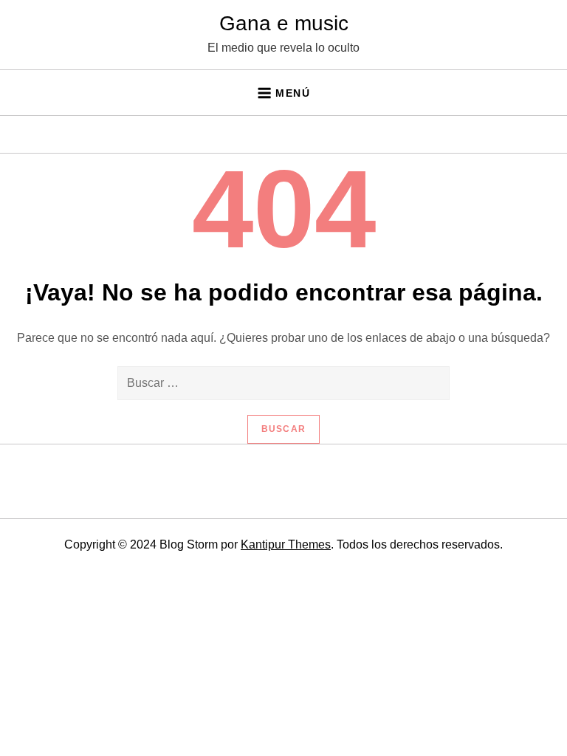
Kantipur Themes (286, 544)
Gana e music (283, 23)
